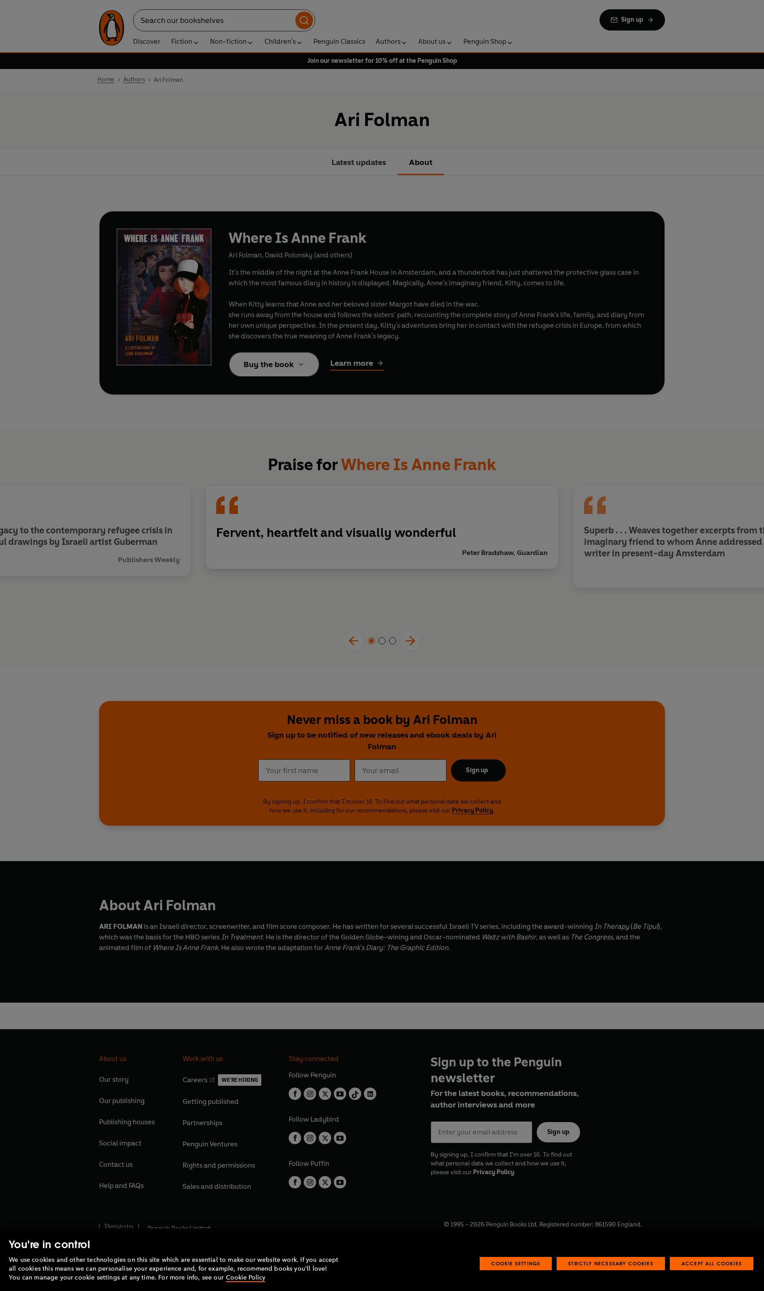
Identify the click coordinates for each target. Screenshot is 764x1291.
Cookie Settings (516, 1263)
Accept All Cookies (711, 1263)
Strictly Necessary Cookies (610, 1263)
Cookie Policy (245, 1277)
